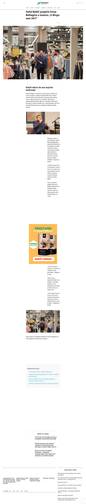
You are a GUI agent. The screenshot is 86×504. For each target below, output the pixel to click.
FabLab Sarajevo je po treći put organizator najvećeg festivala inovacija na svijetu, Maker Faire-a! (45, 445)
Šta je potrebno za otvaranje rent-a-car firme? (69, 485)
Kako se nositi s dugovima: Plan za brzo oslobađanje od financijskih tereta (68, 499)
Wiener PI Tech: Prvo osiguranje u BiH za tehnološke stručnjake (35, 479)
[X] (30, 22)
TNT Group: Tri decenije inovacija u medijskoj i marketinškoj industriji (46, 438)
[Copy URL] (39, 22)
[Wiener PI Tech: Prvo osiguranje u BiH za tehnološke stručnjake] (36, 473)
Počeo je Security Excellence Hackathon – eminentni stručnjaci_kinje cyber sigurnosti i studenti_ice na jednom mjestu (45, 453)
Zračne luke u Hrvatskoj (48, 478)
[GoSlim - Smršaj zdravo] (43, 244)
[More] (42, 22)
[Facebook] (27, 22)
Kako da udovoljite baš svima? (65, 495)
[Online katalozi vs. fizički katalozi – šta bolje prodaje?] (22, 473)
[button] (4, 3)
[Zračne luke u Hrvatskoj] (49, 473)
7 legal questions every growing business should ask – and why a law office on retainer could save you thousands (9, 481)
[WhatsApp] (36, 22)
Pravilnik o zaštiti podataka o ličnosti (67, 488)
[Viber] (33, 22)
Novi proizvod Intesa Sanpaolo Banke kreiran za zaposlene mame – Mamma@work (70, 478)
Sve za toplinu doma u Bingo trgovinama (40, 372)
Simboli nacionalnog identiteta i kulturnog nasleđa (43, 383)
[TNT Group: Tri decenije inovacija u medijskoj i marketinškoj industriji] (30, 438)
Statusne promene (62, 482)
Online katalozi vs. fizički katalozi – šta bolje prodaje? (22, 479)
